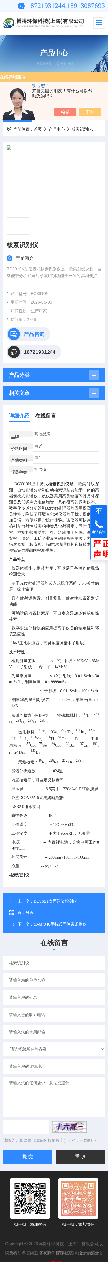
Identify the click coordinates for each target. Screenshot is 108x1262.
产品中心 (57, 129)
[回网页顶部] (99, 511)
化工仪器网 (40, 1252)
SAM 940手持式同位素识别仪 (60, 924)
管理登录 (64, 1252)
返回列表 (26, 912)
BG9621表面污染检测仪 (55, 901)
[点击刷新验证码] (69, 1127)
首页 (38, 129)
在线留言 (45, 416)
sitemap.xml (89, 1252)
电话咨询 (99, 532)
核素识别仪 (82, 129)
